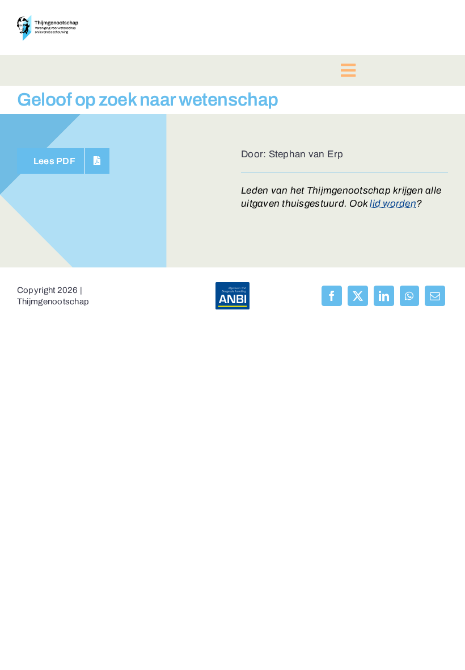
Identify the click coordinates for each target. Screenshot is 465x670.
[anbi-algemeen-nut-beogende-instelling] (232, 287)
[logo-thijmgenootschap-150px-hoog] (47, 19)
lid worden (393, 203)
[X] (358, 296)
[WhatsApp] (409, 296)
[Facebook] (332, 296)
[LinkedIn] (384, 296)
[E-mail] (435, 296)
